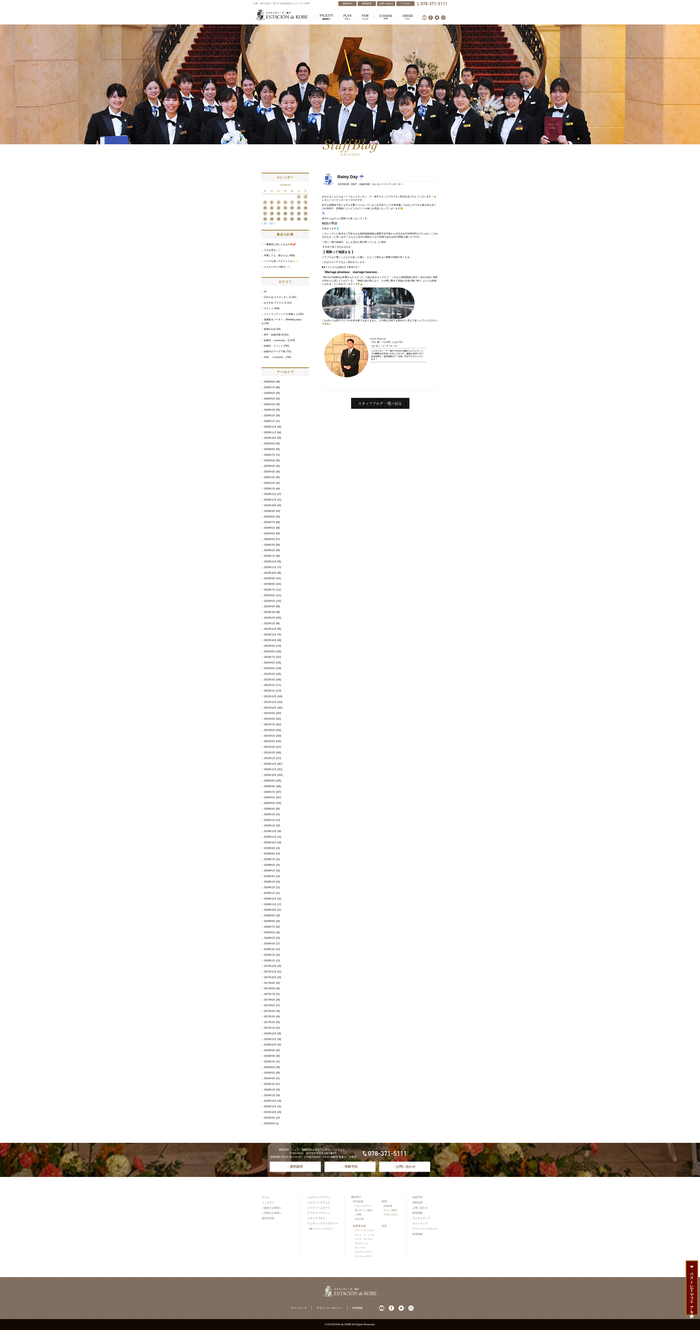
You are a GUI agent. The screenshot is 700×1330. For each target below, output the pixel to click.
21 (292, 213)
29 (299, 219)
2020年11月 (270, 769)
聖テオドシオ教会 (363, 1210)
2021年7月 (269, 724)
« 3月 (264, 223)
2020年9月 (269, 780)
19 (278, 213)
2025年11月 (270, 432)
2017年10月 (270, 977)
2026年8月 (269, 381)
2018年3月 (269, 949)
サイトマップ (420, 1223)
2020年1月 (269, 825)
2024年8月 (269, 516)
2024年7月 (269, 522)
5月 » (272, 223)
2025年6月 (269, 460)
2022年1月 (269, 690)
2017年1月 (269, 1027)
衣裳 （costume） (274, 357)
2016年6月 (269, 1067)
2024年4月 (269, 539)
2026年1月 (269, 421)
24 (265, 219)
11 (272, 207)
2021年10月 (270, 707)
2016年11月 (270, 1039)
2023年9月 (269, 578)
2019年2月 (269, 887)
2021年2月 (269, 752)
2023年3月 (269, 612)
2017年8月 (269, 988)
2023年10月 (270, 573)
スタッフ (268, 308)
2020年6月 (269, 797)
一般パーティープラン (320, 1228)
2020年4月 (269, 808)
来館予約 (417, 1197)
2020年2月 (269, 820)
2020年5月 (269, 803)
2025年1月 (269, 488)
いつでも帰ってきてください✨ (281, 261)
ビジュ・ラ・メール (364, 1235)
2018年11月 (270, 904)
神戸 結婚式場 (360, 184)
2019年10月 (270, 842)
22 (299, 213)
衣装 (384, 1225)
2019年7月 (269, 859)
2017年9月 (269, 983)
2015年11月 (270, 1106)
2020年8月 (269, 786)
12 (278, 207)
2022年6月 (269, 662)
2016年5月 (269, 1072)
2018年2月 (269, 954)
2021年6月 (269, 730)
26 (278, 219)
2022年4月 (269, 674)
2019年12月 (270, 831)
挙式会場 (358, 1201)
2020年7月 (269, 792)
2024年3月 (269, 544)
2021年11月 (270, 702)
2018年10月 (270, 909)
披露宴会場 (359, 1225)
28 (292, 219)
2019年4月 (269, 876)
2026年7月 (269, 387)
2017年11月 (270, 971)
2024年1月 (269, 556)
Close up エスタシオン (276, 297)
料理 (384, 1201)
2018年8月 (269, 921)
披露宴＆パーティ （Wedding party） (284, 319)
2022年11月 (270, 634)
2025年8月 (269, 449)
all (265, 291)
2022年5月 (269, 668)
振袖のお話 (270, 329)
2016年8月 (269, 1056)
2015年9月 (269, 1117)
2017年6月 (269, 999)
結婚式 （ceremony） (275, 340)
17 (265, 213)
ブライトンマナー (363, 1252)
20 (285, 213)
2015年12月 (270, 1100)
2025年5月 (269, 466)
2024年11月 (270, 499)
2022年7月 (269, 657)
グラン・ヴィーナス (364, 1230)
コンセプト (268, 1202)
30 (305, 219)
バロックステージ (363, 1206)
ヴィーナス (360, 1247)
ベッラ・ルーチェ (363, 1239)
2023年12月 (270, 561)
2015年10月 (270, 1112)
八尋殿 (358, 1214)
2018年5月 (269, 938)
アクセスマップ (421, 1218)
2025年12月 (270, 426)
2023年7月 (269, 589)
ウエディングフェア (318, 1202)
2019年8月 (269, 853)
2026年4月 (269, 404)
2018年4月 (269, 943)
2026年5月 (269, 398)
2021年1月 (269, 758)
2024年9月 (269, 511)
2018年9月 (269, 915)
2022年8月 (269, 651)
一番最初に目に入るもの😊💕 (280, 244)
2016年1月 (269, 1095)
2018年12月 (270, 898)
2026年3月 (269, 409)
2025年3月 (269, 477)
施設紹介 (356, 1196)
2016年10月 (270, 1044)
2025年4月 (269, 471)
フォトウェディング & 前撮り (279, 314)
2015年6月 (269, 1123)
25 (272, 219)
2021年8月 (269, 718)
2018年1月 (269, 960)
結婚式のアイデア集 (274, 351)
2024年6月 (269, 527)
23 (305, 213)
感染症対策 (268, 1218)
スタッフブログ (316, 1218)
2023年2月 (269, 617)
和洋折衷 (388, 1206)
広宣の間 (359, 1219)
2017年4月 (269, 1011)
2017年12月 (270, 966)
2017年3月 (269, 1016)
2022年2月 (269, 685)
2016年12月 (270, 1033)
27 (285, 219)
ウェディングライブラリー (322, 1223)
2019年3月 (269, 881)
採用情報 (417, 1234)
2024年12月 (270, 494)
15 (299, 207)
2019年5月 (269, 870)
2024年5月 (269, 533)
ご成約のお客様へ (272, 1207)
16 (305, 207)
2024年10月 (270, 505)
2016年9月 (269, 1050)
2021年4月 (269, 741)
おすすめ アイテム (274, 302)
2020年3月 (269, 814)
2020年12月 (270, 764)
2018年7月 (269, 926)
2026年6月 (269, 393)
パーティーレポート (318, 1207)
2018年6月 (269, 932)
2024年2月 (269, 550)
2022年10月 (270, 640)
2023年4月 (269, 606)
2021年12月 (270, 696)
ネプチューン (361, 1243)
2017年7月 (269, 994)
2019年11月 (270, 836)
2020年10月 (270, 775)
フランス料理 (390, 1210)
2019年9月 (269, 848)
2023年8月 (269, 584)
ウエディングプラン (318, 1197)
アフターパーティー (318, 1212)
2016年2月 (269, 1089)
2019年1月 (269, 893)
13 (285, 207)
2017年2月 (269, 1022)
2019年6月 (269, 865)
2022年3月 (269, 679)
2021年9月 (269, 713)
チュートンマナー (363, 1256)
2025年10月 (270, 438)
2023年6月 (269, 595)
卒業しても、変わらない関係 (279, 255)
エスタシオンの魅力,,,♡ (277, 266)
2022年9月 (269, 645)
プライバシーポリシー (425, 1228)
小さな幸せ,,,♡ (272, 250)
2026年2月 (269, 415)
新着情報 (417, 1212)
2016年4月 (269, 1078)
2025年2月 (269, 483)
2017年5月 (269, 1005)
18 (272, 213)
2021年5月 (269, 735)
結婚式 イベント (273, 345)
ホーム (265, 1197)
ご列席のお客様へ (272, 1212)
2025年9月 (269, 443)
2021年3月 (269, 747)
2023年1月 (269, 623)
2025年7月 (269, 454)
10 (265, 207)
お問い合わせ (420, 1207)
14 (292, 207)
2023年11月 (270, 567)
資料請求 (417, 1202)
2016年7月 (269, 1061)
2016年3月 (269, 1084)
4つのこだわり (391, 1214)
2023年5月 (269, 601)
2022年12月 (270, 629)
